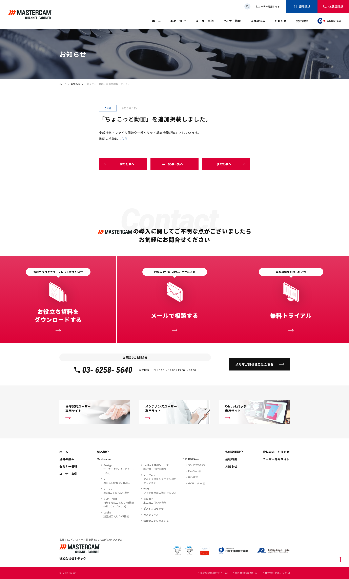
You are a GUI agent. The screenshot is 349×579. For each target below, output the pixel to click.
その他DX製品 (190, 459)
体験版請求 (335, 6)
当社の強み (257, 21)
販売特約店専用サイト (212, 573)
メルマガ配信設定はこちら (254, 364)
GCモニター (195, 483)
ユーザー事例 (204, 21)
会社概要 (302, 21)
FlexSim (193, 471)
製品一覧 (176, 21)
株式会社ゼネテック (276, 573)
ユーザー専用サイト (267, 6)
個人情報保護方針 (244, 573)
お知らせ (281, 21)
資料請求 (304, 6)
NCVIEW (193, 477)
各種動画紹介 (234, 452)
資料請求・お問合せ (276, 452)
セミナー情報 (232, 21)
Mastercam (104, 459)
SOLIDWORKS (196, 465)
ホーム (156, 21)
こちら (123, 139)
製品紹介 (103, 452)
